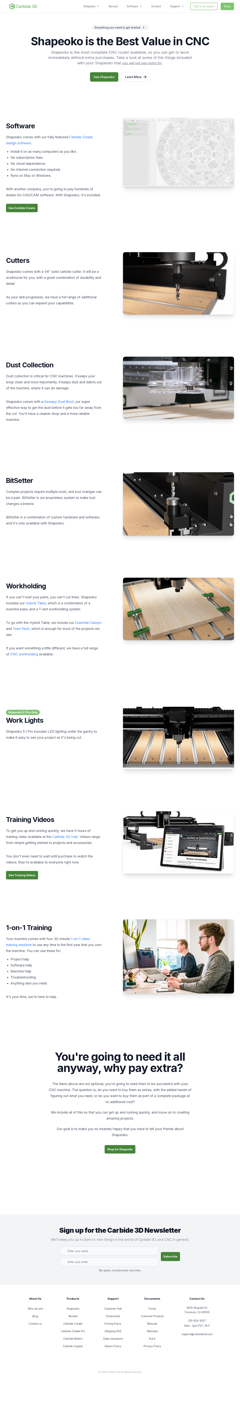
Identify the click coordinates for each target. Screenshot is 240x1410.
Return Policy (113, 1346)
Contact (156, 6)
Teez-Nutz (21, 629)
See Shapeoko (104, 77)
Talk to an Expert (204, 6)
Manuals (152, 1323)
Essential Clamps (88, 623)
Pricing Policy (113, 1323)
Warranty (152, 1331)
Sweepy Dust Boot (59, 402)
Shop (227, 6)
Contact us (35, 1323)
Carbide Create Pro (73, 1331)
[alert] (120, 27)
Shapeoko (73, 1308)
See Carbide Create (22, 208)
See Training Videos (22, 875)
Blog (35, 1316)
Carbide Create (72, 1323)
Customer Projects (152, 1316)
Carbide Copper (73, 1346)
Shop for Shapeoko (120, 1149)
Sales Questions (113, 1338)
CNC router (119, 52)
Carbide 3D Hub (65, 837)
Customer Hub (113, 1308)
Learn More (133, 77)
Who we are (35, 1308)
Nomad (113, 6)
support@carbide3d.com (197, 1334)
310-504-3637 (197, 1320)
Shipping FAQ (113, 1331)
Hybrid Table (36, 603)
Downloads (113, 1316)
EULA (152, 1338)
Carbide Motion (72, 1338)
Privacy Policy (152, 1346)
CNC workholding (24, 654)
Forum (152, 1308)
